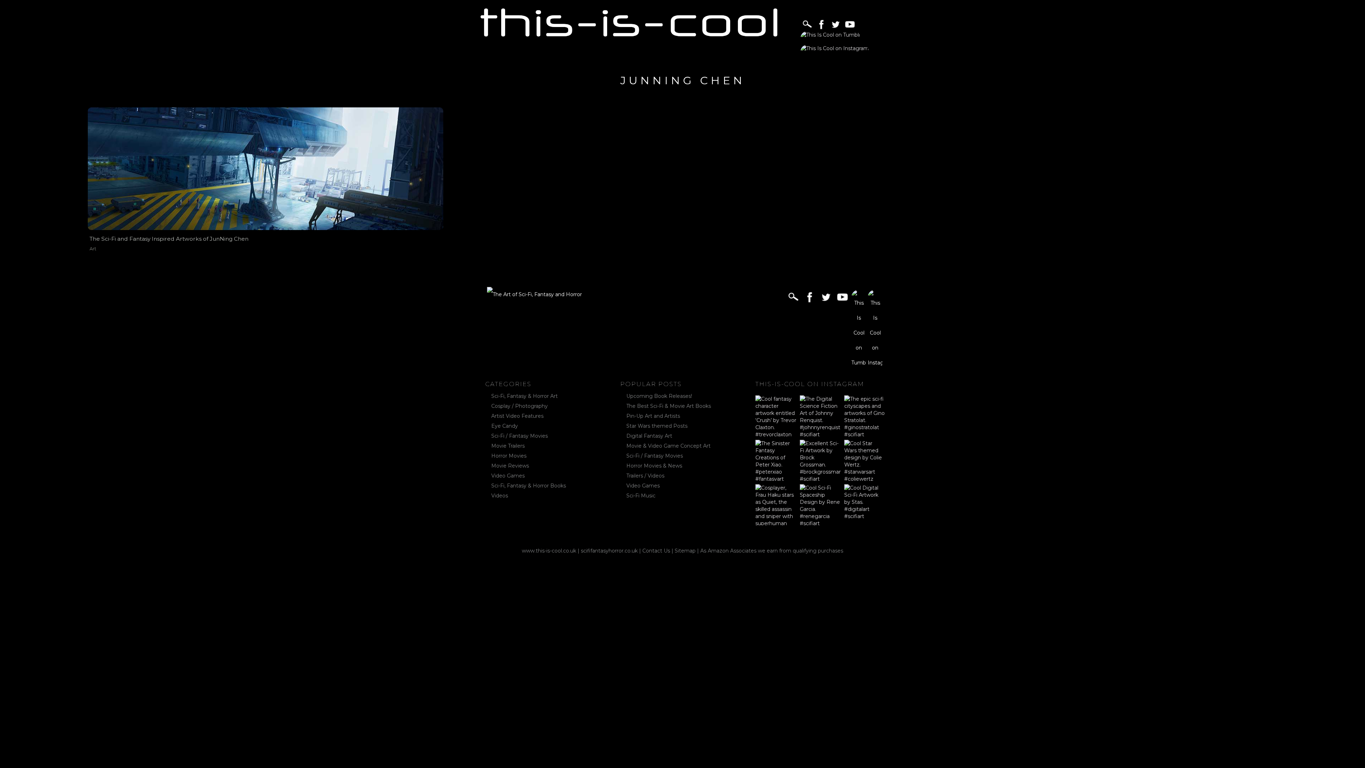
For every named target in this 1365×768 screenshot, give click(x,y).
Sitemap (685, 551)
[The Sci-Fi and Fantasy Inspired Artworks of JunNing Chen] (265, 168)
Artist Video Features (517, 416)
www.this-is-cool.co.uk (549, 551)
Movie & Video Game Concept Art (668, 446)
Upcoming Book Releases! (659, 396)
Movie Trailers (508, 446)
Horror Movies (508, 456)
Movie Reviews (510, 466)
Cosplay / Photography (519, 406)
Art (93, 248)
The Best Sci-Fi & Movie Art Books (668, 406)
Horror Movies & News (654, 466)
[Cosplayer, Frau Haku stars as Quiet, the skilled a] (775, 504)
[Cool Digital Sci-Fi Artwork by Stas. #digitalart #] (864, 504)
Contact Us (656, 551)
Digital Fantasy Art (649, 436)
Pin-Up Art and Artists (653, 416)
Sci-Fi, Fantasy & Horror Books (528, 485)
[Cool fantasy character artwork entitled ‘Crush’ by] (775, 415)
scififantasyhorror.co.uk (609, 551)
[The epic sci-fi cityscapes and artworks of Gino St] (864, 415)
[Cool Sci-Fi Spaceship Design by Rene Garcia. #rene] (820, 504)
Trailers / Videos (645, 476)
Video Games (508, 476)
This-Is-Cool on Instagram (809, 384)
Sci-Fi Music (640, 495)
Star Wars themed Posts (656, 426)
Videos (499, 495)
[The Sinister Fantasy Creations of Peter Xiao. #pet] (775, 460)
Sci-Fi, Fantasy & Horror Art (524, 396)
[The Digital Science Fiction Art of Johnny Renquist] (820, 415)
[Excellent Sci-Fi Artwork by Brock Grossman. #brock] (820, 460)
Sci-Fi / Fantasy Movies (519, 436)
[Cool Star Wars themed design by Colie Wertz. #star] (864, 460)
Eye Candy (504, 426)
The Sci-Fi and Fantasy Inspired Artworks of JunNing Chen (169, 238)
